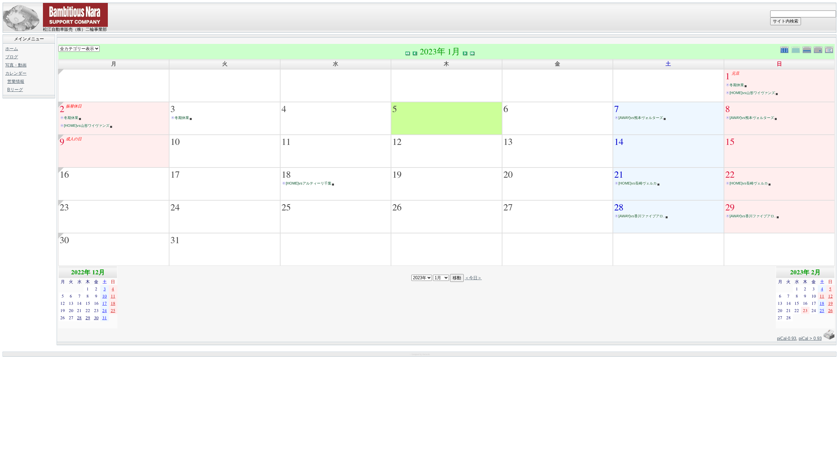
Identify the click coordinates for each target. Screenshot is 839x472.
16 (64, 174)
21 (618, 174)
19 (396, 174)
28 (618, 207)
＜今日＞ (473, 278)
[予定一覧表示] (830, 49)
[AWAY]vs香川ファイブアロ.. (641, 216)
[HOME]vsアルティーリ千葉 (308, 183)
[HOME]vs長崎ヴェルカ (637, 183)
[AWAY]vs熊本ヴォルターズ (640, 118)
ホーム (11, 48)
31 (175, 239)
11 (286, 141)
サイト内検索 (785, 21)
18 (286, 174)
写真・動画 (16, 65)
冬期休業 (737, 85)
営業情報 (15, 81)
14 (618, 141)
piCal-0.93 (786, 338)
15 (729, 141)
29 (729, 207)
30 (64, 239)
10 (175, 141)
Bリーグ (15, 89)
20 (508, 174)
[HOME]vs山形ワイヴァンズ (752, 93)
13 (508, 141)
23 (64, 207)
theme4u (426, 354)
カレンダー (16, 73)
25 (286, 207)
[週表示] (808, 49)
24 (175, 207)
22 (729, 174)
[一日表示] (819, 49)
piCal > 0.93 (810, 338)
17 (175, 174)
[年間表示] (785, 49)
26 (396, 207)
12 (396, 141)
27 (508, 207)
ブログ (11, 56)
